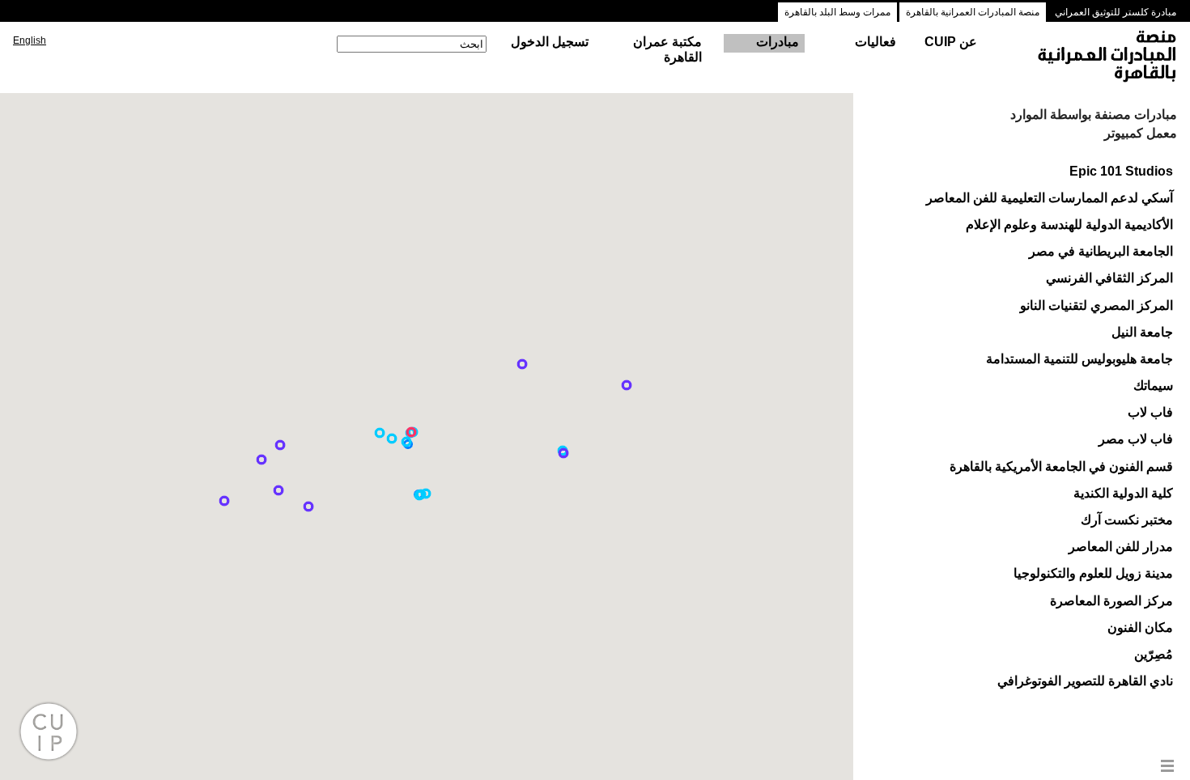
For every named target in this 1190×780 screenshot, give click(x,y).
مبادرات (777, 42)
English (29, 40)
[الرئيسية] (1092, 57)
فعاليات (875, 42)
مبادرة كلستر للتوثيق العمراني (1115, 12)
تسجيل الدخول (550, 42)
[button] (391, 438)
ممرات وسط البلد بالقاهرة (837, 12)
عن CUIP (950, 42)
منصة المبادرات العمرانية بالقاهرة (972, 12)
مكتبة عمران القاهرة (667, 49)
